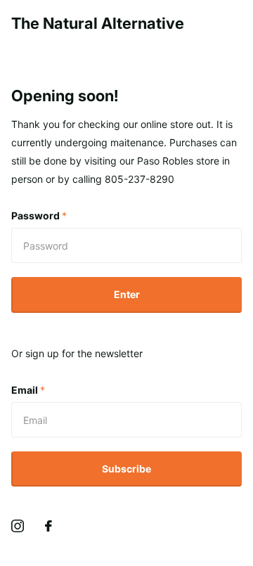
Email (28, 390)
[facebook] (48, 526)
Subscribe (126, 469)
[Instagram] (17, 526)
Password (39, 215)
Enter (127, 294)
